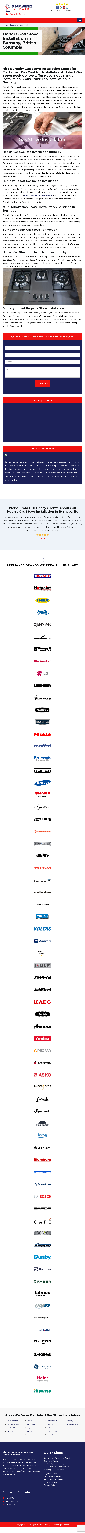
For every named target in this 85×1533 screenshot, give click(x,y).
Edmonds (10, 1435)
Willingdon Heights (73, 1424)
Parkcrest (50, 1424)
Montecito (30, 1435)
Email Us (10, 1498)
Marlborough (31, 1424)
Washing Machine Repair (54, 1470)
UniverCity (50, 1435)
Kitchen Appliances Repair (55, 1464)
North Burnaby (52, 1421)
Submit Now (42, 383)
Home (5, 25)
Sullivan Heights (52, 1431)
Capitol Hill (11, 1428)
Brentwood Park (12, 1421)
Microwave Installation (53, 1476)
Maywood (30, 1428)
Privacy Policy (50, 1485)
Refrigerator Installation (54, 1479)
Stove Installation (51, 1482)
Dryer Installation (51, 1474)
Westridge (69, 1421)
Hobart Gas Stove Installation (20, 25)
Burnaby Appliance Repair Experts (56, 1525)
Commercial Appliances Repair (57, 1458)
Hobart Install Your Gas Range (38, 195)
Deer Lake (10, 1431)
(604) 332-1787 (12, 1501)
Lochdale (30, 1421)
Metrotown (31, 1431)
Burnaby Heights (13, 1424)
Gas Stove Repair (51, 1461)
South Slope (51, 1428)
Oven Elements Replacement (56, 1467)
